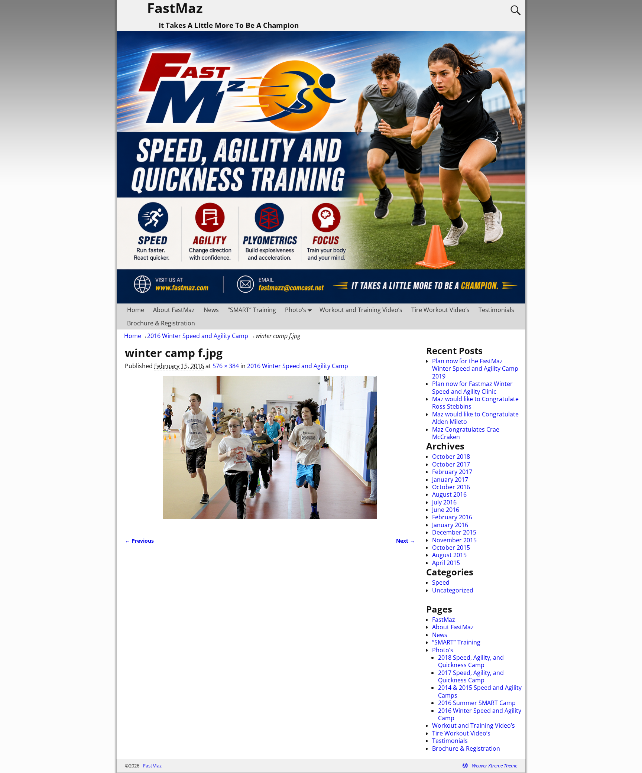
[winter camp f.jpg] (270, 452)
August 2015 (449, 555)
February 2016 (452, 517)
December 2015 (454, 532)
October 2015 (451, 547)
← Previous (139, 540)
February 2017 (452, 472)
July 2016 (444, 502)
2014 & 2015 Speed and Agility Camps (480, 691)
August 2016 (449, 494)
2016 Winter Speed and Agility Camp (197, 336)
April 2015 (446, 563)
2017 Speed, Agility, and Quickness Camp (471, 676)
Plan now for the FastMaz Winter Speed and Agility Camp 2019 (475, 368)
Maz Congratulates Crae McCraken (465, 433)
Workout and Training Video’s (361, 310)
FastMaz (443, 620)
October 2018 (451, 456)
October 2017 (451, 464)
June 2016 (445, 510)
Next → (405, 540)
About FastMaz (174, 310)
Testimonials (496, 310)
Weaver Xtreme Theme (494, 765)
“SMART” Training (252, 310)
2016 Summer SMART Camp (477, 703)
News (211, 310)
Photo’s (295, 310)
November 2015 (454, 540)
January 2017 (450, 479)
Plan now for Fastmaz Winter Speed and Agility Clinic (472, 387)
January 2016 (450, 525)
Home (135, 310)
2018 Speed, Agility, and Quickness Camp (471, 661)
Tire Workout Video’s (440, 310)
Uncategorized (452, 590)
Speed (441, 582)
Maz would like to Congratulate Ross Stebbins (475, 402)
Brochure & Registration (161, 323)
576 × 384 (226, 366)
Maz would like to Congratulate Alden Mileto (475, 418)
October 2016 (451, 487)
